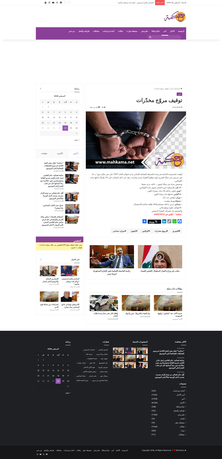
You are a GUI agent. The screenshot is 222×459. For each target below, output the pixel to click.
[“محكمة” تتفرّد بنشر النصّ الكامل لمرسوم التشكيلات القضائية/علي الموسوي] (72, 166)
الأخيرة (60, 153)
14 (54, 117)
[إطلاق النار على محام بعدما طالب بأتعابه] (104, 303)
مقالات (120, 31)
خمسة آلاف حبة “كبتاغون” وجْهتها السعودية (170, 314)
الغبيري (176, 231)
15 (48, 117)
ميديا (183, 431)
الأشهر (75, 153)
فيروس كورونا (103, 367)
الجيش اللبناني (103, 350)
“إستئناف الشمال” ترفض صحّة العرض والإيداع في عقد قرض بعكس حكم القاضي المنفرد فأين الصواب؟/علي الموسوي (52, 220)
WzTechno (180, 450)
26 (65, 128)
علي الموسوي (103, 363)
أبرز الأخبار (181, 395)
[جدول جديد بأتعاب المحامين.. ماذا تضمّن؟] (72, 209)
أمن (164, 31)
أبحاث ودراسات (108, 31)
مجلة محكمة (104, 372)
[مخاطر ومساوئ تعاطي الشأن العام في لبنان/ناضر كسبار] (142, 365)
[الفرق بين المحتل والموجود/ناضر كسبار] (49, 271)
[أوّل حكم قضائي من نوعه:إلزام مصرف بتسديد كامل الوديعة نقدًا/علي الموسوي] (72, 196)
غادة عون (92, 363)
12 (65, 117)
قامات (182, 419)
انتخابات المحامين (89, 350)
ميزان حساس (119, 231)
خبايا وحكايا (156, 31)
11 (71, 117)
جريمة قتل (89, 354)
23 (43, 123)
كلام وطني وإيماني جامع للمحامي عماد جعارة (70, 305)
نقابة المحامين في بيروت (100, 380)
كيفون (133, 231)
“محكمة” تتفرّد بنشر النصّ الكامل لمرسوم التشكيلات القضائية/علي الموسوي (53, 166)
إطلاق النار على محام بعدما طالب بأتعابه (106, 314)
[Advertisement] (111, 61)
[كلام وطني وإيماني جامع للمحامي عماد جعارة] (70, 296)
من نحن (72, 31)
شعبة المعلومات (92, 358)
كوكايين (145, 231)
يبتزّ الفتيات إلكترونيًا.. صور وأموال (137, 313)
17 (76, 123)
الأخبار (172, 31)
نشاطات (96, 31)
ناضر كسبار (92, 376)
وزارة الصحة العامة (82, 380)
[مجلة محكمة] (174, 16)
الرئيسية (181, 31)
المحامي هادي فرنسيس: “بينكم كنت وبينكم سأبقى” (135, 3)
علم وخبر (144, 31)
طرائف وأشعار (83, 31)
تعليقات (44, 153)
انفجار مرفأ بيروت (102, 354)
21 (54, 123)
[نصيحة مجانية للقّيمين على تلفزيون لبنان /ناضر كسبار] (118, 365)
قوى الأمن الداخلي (89, 367)
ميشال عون (104, 376)
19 (65, 123)
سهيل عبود (104, 358)
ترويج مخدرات (160, 231)
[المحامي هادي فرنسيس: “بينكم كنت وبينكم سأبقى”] (70, 271)
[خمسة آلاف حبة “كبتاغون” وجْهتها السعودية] (168, 303)
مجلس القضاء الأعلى (89, 372)
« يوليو (77, 140)
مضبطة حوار (132, 31)
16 (43, 117)
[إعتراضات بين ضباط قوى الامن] (49, 296)
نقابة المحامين (80, 376)
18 (71, 123)
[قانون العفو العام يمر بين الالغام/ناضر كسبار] (130, 365)
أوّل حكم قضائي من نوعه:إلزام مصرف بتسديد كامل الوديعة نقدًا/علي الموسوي (52, 196)
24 (77, 128)
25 (71, 128)
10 (76, 117)
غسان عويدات (81, 363)
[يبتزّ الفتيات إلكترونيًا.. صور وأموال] (136, 303)
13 (60, 117)
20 (60, 123)
